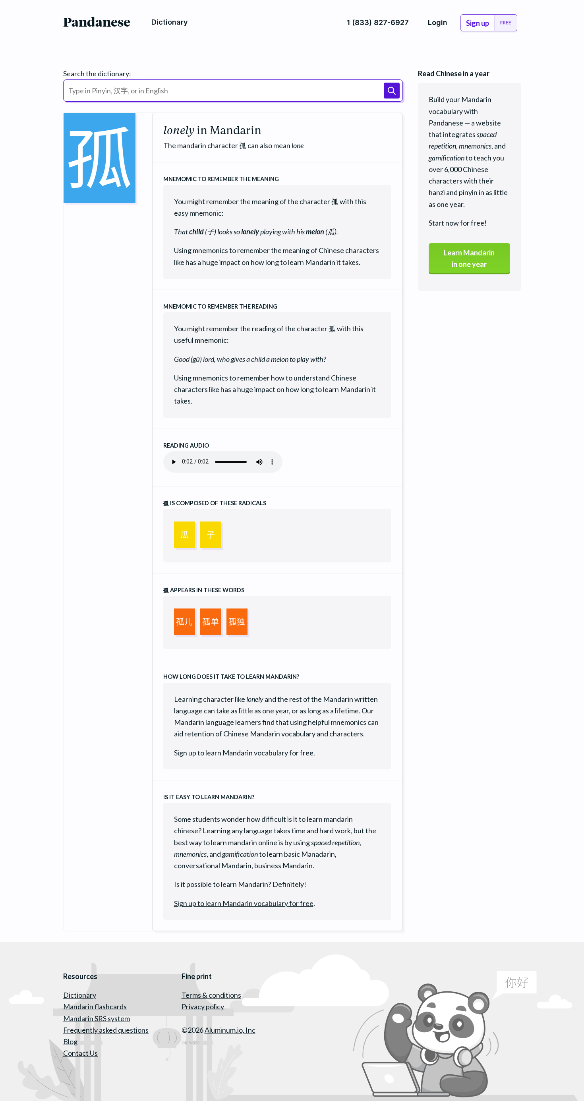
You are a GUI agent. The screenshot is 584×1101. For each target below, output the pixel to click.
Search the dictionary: (97, 73)
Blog (70, 1041)
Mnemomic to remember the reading (220, 306)
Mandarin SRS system (96, 1018)
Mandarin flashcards (95, 1006)
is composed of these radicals (214, 503)
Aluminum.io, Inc (230, 1030)
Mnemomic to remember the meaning (221, 179)
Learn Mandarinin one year (469, 258)
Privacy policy (203, 1006)
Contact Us (80, 1053)
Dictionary (79, 995)
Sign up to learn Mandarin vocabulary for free (243, 752)
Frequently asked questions (106, 1030)
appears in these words (203, 590)
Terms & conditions (211, 995)
